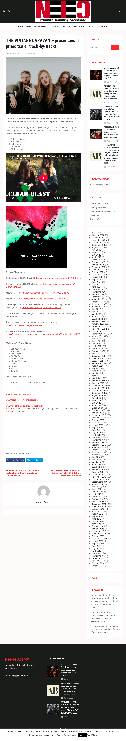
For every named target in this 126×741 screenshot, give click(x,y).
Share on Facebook (16, 460)
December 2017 (99, 474)
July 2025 (96, 250)
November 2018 (99, 447)
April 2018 (96, 464)
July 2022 (96, 338)
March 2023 (97, 319)
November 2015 (99, 533)
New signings (96, 207)
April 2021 (96, 375)
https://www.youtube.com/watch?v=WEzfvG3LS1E (45, 298)
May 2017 (96, 491)
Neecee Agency (17, 659)
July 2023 (96, 309)
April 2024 (96, 287)
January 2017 (98, 501)
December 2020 (99, 385)
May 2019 (96, 432)
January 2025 (98, 264)
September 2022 (99, 333)
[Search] (115, 47)
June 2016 (96, 519)
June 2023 (97, 311)
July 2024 (96, 279)
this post (10, 411)
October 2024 (98, 272)
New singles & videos (100, 211)
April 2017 (96, 494)
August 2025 (98, 247)
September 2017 (99, 482)
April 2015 (96, 551)
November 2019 (99, 417)
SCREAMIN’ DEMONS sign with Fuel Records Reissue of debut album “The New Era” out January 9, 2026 (111, 112)
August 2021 (97, 366)
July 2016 (96, 516)
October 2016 (98, 509)
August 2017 (97, 484)
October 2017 (98, 479)
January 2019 (98, 442)
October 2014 (98, 563)
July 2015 (96, 543)
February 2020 (98, 410)
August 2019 (97, 425)
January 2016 (98, 528)
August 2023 (98, 306)
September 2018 (99, 452)
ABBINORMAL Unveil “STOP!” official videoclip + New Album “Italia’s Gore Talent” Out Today (111, 132)
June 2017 (96, 489)
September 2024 (99, 274)
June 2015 (96, 546)
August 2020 (98, 395)
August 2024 (98, 277)
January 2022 (98, 353)
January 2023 (98, 324)
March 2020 (97, 408)
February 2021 (98, 380)
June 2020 (97, 400)
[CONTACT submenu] (95, 26)
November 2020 (99, 388)
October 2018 (98, 449)
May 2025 (96, 255)
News (92, 215)
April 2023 (96, 316)
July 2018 (96, 457)
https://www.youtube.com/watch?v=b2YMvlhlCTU (57, 278)
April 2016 (96, 523)
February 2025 (98, 262)
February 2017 (98, 499)
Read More (92, 735)
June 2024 (97, 282)
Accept (82, 735)
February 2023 (98, 321)
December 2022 (99, 326)
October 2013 (98, 565)
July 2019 (96, 427)
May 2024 (96, 284)
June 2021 (96, 371)
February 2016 (98, 526)
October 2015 (98, 536)
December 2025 (99, 237)
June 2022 (97, 341)
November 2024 (99, 269)
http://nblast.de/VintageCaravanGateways (41, 307)
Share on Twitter (34, 460)
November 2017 (99, 477)
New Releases (96, 203)
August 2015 (97, 541)
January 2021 (98, 383)
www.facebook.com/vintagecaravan (22, 400)
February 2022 (98, 351)
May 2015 (96, 548)
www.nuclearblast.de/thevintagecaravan (24, 406)
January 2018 (98, 472)
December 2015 (99, 531)
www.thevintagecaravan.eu (18, 394)
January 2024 (98, 294)
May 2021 (96, 373)
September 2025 (99, 245)
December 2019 (99, 415)
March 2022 (97, 348)
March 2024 (97, 289)
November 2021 (99, 358)
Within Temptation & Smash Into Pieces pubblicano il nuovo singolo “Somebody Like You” (111, 73)
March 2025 (97, 259)
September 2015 (99, 538)
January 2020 (98, 412)
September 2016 (99, 511)
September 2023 (99, 304)
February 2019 (98, 440)
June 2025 (97, 252)
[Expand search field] (120, 11)
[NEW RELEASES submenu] (47, 26)
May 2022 (96, 343)
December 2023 (99, 296)
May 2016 (96, 521)
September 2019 (99, 422)
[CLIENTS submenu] (59, 26)
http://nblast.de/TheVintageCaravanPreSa (25, 325)
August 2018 (97, 454)
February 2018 (98, 469)
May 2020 (96, 403)
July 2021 (96, 368)
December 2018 (99, 445)
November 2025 (99, 240)
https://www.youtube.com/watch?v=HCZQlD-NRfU (45, 293)
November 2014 (99, 561)
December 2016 (99, 504)
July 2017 (96, 486)
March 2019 (97, 437)
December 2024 (99, 267)
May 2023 (96, 314)
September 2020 (99, 393)
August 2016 (97, 514)
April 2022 (96, 346)
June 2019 (96, 430)
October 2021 (98, 361)
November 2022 (99, 329)
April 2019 (96, 435)
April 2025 (96, 257)
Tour (92, 219)
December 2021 (99, 356)
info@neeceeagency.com (16, 676)
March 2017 (97, 496)
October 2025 (98, 242)
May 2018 (96, 462)
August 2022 (98, 336)
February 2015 (98, 556)
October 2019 (98, 420)
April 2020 (96, 405)
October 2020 (98, 390)
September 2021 (99, 363)
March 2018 (97, 467)
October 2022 (98, 331)
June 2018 (96, 459)
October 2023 (98, 301)
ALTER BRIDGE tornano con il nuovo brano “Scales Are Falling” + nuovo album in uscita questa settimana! (111, 92)
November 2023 (99, 299)
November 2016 (99, 506)
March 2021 (97, 378)
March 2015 (97, 553)
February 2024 (98, 292)
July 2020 (96, 398)
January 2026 (98, 235)
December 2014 (99, 558)
